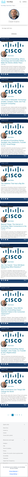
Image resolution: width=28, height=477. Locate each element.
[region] (14, 470)
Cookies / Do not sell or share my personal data (13, 453)
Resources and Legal (8, 440)
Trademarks (5, 458)
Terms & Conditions (7, 448)
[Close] (26, 465)
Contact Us (5, 430)
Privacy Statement (13, 471)
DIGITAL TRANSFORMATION (7, 41)
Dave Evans (9, 5)
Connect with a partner (8, 435)
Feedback (5, 443)
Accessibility (5, 455)
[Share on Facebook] (6, 75)
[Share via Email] (8, 75)
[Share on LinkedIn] (2, 75)
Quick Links (6, 424)
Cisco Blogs (10, 1)
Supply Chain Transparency (9, 460)
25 (24, 202)
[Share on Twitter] (4, 75)
